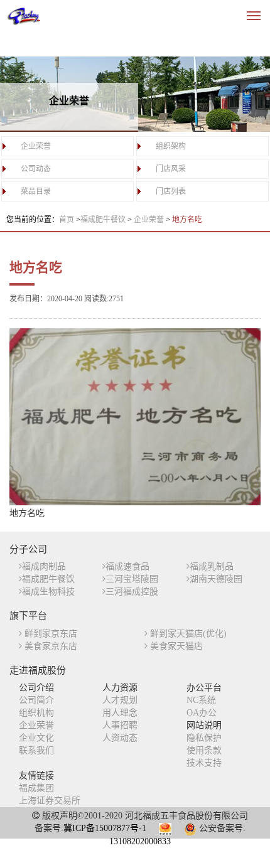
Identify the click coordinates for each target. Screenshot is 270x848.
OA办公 (201, 712)
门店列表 (171, 191)
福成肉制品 (44, 566)
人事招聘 (120, 725)
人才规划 (120, 700)
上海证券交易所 (49, 800)
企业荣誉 (36, 146)
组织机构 (36, 712)
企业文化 (36, 738)
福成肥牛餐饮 (103, 219)
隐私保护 (204, 738)
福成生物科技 (48, 591)
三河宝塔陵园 (131, 579)
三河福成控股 (131, 591)
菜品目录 (36, 191)
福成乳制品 (212, 566)
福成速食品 (127, 566)
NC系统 (201, 700)
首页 (66, 219)
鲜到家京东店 (49, 633)
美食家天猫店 (175, 646)
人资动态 (120, 738)
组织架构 (171, 146)
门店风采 (171, 168)
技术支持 (204, 763)
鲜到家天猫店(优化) (187, 633)
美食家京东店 (49, 646)
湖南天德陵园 (216, 579)
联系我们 (36, 750)
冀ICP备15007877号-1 (104, 828)
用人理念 (120, 712)
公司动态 (36, 168)
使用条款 (204, 750)
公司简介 (36, 700)
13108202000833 (140, 841)
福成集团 (36, 788)
